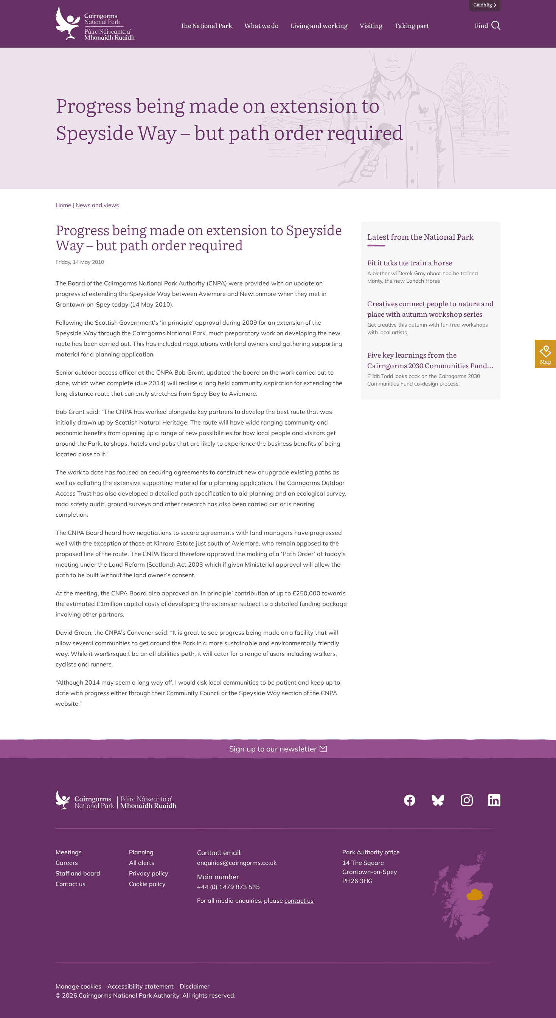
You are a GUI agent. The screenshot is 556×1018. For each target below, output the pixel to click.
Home (63, 205)
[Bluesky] (438, 800)
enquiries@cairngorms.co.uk (236, 862)
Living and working (319, 25)
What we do (261, 25)
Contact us (70, 884)
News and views (97, 205)
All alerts (141, 862)
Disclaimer (195, 986)
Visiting (371, 25)
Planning (141, 852)
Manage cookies (78, 986)
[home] (95, 23)
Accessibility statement (140, 986)
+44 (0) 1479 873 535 (228, 887)
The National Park (206, 25)
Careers (67, 862)
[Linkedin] (494, 800)
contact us (299, 900)
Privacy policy (148, 873)
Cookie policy (147, 884)
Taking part (411, 25)
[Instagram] (467, 800)
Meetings (69, 852)
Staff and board (78, 873)
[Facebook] (410, 800)
